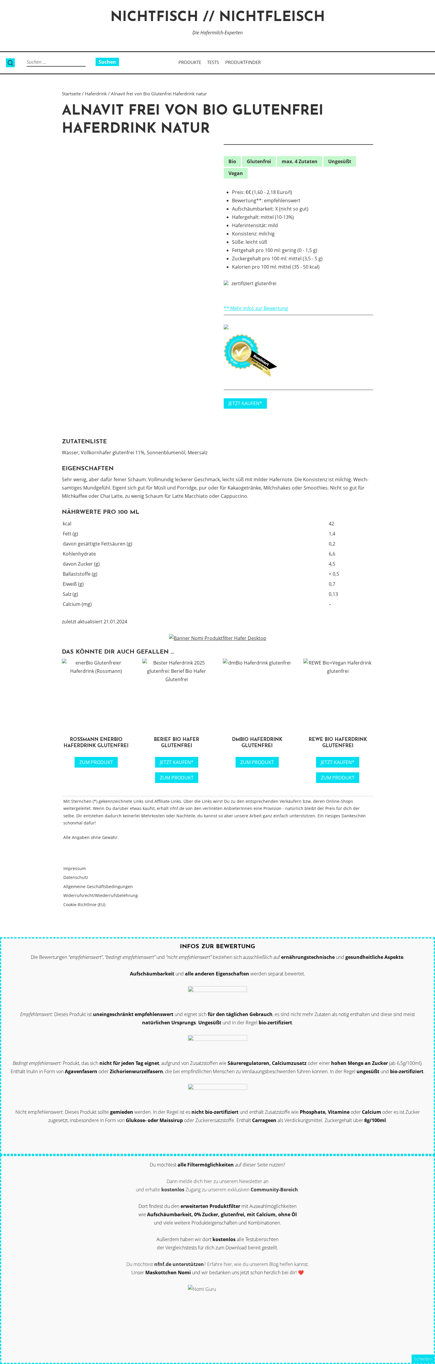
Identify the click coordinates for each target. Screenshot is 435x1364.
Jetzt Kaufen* (245, 403)
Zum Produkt (96, 762)
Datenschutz (75, 877)
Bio (232, 161)
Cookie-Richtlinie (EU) (84, 904)
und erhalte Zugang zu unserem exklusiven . (217, 1189)
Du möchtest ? (166, 1264)
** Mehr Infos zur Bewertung (256, 308)
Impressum (74, 868)
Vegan (235, 173)
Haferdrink (96, 94)
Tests (213, 62)
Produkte (189, 62)
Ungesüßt (339, 161)
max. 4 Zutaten (300, 161)
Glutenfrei (259, 161)
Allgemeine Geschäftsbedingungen (98, 886)
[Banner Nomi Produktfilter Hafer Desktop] (217, 638)
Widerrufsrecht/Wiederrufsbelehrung (100, 895)
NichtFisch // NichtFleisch (217, 18)
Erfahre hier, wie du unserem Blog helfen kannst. (258, 1264)
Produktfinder (243, 62)
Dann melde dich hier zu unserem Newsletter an (217, 1181)
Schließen (423, 1359)
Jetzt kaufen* (177, 762)
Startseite (71, 94)
